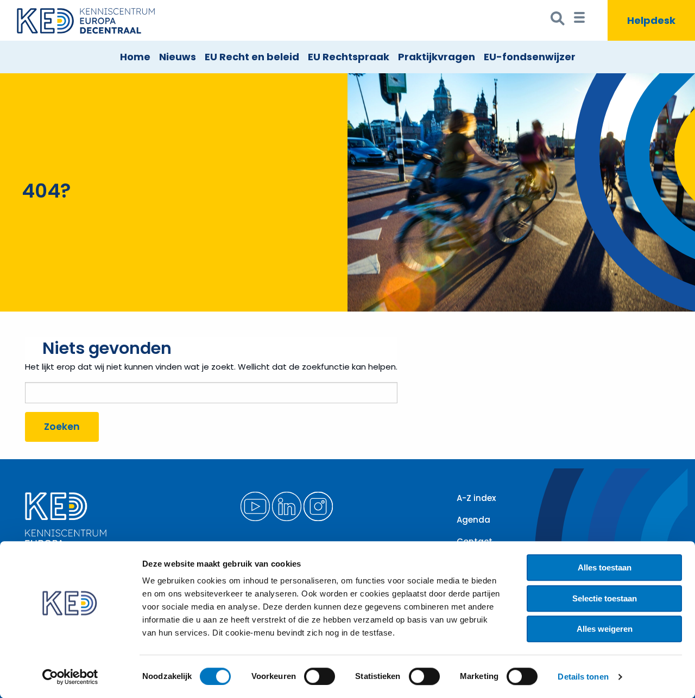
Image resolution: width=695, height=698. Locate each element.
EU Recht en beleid (252, 57)
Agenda (473, 519)
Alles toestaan (604, 567)
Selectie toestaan (604, 598)
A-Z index (476, 498)
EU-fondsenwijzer (530, 57)
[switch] (319, 676)
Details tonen (583, 676)
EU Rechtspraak (348, 57)
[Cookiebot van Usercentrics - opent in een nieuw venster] (70, 677)
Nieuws (177, 57)
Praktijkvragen (436, 57)
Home (135, 57)
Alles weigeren (605, 628)
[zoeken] (558, 21)
